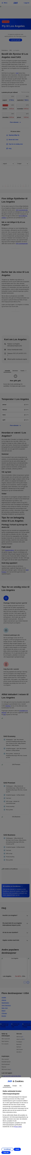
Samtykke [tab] (7, 1085)
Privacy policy (18, 1126)
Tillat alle (6, 1152)
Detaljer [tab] (14, 1085)
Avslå (17, 1149)
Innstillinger (7, 1149)
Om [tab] (20, 1085)
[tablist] (15, 1085)
